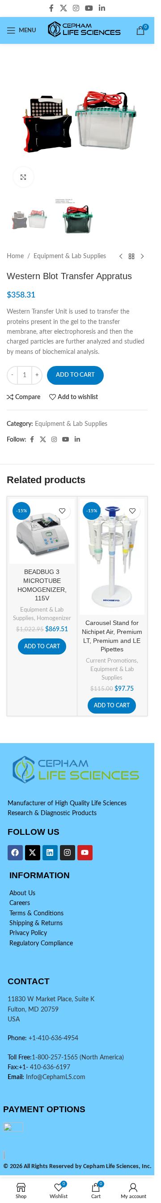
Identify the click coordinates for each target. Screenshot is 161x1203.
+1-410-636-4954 (53, 1038)
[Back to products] (131, 256)
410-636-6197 (49, 1067)
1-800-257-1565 (56, 1057)
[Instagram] (67, 852)
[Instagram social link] (76, 8)
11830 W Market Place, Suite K (51, 999)
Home (15, 256)
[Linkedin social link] (102, 8)
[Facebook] (15, 852)
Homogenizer (54, 618)
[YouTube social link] (89, 8)
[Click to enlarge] (23, 177)
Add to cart (75, 375)
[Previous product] (120, 256)
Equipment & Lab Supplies (70, 256)
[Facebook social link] (51, 8)
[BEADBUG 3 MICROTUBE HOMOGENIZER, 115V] (42, 531)
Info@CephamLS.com (54, 1077)
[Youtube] (85, 852)
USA (14, 1019)
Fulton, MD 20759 (33, 1010)
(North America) (102, 1057)
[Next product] (142, 256)
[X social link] (63, 8)
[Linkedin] (50, 852)
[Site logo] (85, 30)
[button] (42, 646)
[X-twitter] (32, 852)
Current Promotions (111, 661)
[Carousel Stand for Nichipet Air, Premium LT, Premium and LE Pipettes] (112, 557)
